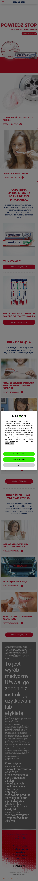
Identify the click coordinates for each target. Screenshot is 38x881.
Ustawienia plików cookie (19, 465)
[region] (19, 440)
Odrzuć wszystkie (19, 454)
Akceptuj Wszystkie (19, 459)
